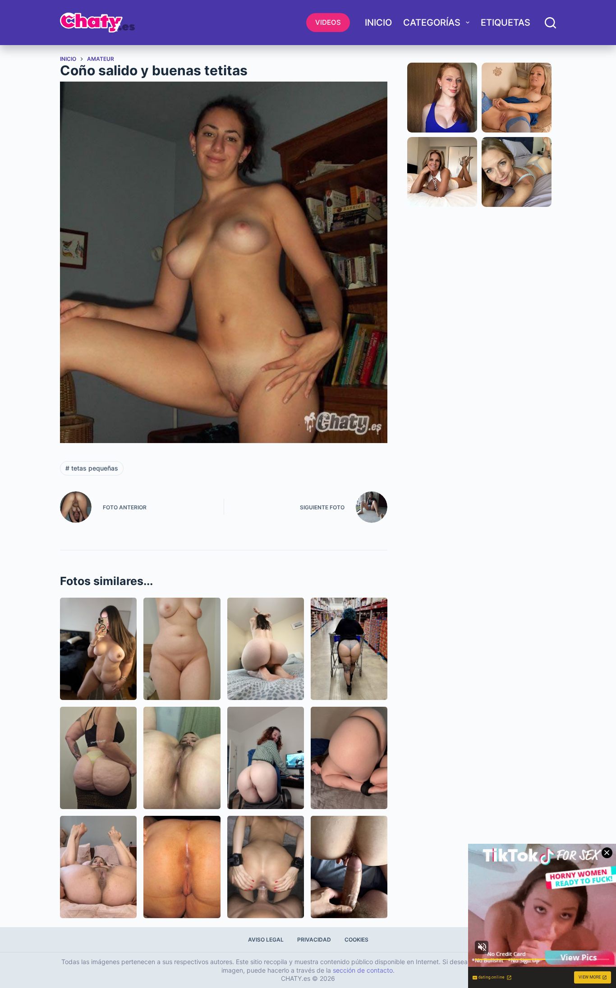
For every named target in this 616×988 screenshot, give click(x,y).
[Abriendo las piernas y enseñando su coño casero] (98, 867)
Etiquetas (505, 22)
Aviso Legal (266, 939)
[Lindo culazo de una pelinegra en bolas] (265, 649)
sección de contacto (363, 970)
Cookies (356, 939)
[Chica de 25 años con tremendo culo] (349, 758)
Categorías (431, 22)
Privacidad (314, 939)
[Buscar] (550, 22)
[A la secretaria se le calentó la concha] (265, 758)
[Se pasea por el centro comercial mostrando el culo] (349, 649)
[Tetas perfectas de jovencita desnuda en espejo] (98, 649)
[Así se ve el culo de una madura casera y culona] (98, 758)
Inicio (378, 22)
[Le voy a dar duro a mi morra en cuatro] (349, 867)
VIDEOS (328, 22)
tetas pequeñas (91, 468)
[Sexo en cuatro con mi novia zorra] (265, 867)
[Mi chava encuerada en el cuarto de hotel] (181, 649)
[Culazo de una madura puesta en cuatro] (181, 867)
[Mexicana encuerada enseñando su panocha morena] (181, 758)
